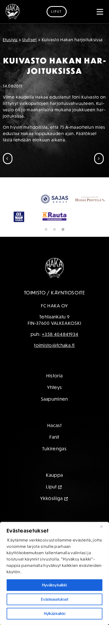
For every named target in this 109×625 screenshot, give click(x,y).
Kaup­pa (54, 475)
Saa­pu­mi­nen (54, 399)
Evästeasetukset (54, 599)
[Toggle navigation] (100, 11)
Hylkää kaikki (54, 613)
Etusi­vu (10, 39)
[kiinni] (103, 526)
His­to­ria (54, 375)
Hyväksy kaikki (54, 584)
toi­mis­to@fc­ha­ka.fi (54, 345)
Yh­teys (54, 387)
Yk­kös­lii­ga (51, 498)
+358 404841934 (60, 334)
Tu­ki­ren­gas (54, 448)
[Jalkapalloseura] (13, 11)
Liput (56, 11)
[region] (54, 573)
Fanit (54, 437)
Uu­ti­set (29, 39)
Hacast (54, 425)
